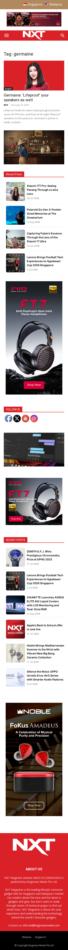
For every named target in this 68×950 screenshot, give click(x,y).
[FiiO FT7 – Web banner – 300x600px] (34, 393)
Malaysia (26, 937)
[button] (6, 35)
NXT (6, 104)
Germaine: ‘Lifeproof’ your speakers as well (26, 97)
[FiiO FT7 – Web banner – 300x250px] (34, 524)
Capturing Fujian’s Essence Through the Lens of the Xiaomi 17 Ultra (44, 237)
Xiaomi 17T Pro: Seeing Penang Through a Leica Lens (42, 189)
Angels (8, 88)
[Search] (62, 35)
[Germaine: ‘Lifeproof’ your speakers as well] (34, 75)
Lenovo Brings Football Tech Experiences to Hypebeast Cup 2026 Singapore (45, 261)
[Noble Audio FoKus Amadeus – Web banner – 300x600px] (34, 815)
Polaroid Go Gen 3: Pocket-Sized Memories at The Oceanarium (44, 213)
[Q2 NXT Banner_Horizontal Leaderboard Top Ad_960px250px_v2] (34, 25)
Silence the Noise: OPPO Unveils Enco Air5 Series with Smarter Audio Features (45, 675)
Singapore (40, 937)
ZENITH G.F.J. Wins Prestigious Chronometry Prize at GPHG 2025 (43, 555)
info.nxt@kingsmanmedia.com (41, 925)
